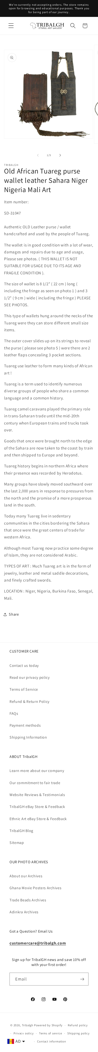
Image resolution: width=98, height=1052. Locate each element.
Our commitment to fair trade (35, 782)
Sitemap (17, 842)
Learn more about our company (37, 770)
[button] (11, 26)
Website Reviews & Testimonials (37, 794)
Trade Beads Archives (28, 900)
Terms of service (50, 1033)
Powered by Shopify (48, 1025)
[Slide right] (60, 155)
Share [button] (14, 614)
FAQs (14, 713)
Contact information (51, 1041)
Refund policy (78, 1025)
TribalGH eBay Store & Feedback (37, 806)
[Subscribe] (82, 979)
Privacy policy (24, 1033)
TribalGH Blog (21, 830)
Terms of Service (24, 689)
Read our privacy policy (30, 677)
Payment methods (25, 725)
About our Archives (26, 875)
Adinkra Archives (24, 911)
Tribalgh (27, 1025)
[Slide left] (38, 155)
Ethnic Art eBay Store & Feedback (38, 818)
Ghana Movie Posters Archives (35, 887)
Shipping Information (28, 737)
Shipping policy (78, 1033)
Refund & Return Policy (29, 701)
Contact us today (24, 665)
